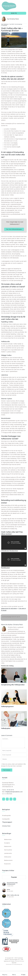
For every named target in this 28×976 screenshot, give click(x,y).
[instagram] (7, 799)
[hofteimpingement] (14, 690)
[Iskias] (4, 889)
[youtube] (10, 799)
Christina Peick (14, 19)
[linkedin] (14, 799)
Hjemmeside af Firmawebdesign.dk (14, 964)
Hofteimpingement (7, 706)
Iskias (8, 889)
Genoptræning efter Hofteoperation (13, 685)
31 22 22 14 (10, 789)
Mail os (14, 974)
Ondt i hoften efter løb (13, 895)
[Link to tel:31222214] (4, 972)
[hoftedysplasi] (14, 711)
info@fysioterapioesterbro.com (14, 791)
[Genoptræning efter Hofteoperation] (4, 883)
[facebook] (3, 799)
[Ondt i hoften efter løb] (4, 895)
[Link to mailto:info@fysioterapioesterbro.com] (14, 972)
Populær (14, 877)
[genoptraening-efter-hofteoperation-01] (14, 668)
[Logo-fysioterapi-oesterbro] (9, 2)
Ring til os (4, 974)
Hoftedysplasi (5, 728)
